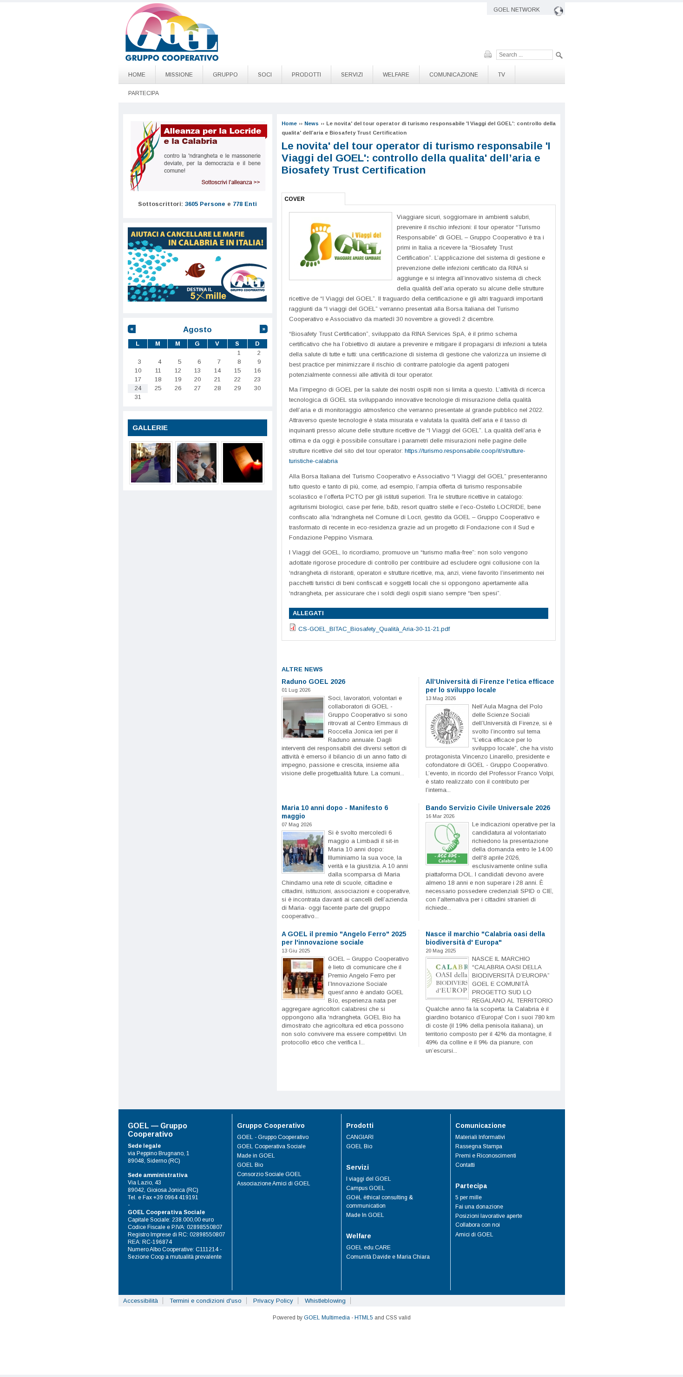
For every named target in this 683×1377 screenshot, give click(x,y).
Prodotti (306, 74)
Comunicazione (453, 74)
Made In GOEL (365, 1215)
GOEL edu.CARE (368, 1247)
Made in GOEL (256, 1155)
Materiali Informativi (480, 1137)
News (311, 123)
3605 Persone (205, 203)
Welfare (396, 74)
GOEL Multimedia (327, 1317)
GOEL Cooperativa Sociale (271, 1146)
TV (501, 74)
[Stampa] (490, 54)
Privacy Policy (273, 1300)
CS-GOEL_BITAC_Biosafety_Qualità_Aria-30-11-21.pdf (374, 628)
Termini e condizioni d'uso (206, 1300)
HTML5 (364, 1317)
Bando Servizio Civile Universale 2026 (488, 807)
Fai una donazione (479, 1206)
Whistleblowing (325, 1300)
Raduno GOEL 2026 (313, 681)
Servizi (352, 74)
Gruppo (225, 74)
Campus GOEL (365, 1188)
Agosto (197, 329)
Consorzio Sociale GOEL (269, 1174)
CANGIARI (360, 1137)
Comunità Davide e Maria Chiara (388, 1257)
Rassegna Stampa (478, 1146)
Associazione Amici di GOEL (273, 1183)
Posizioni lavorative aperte (488, 1216)
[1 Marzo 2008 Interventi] (197, 463)
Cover (294, 199)
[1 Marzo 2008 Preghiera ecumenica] (243, 463)
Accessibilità (140, 1300)
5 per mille (468, 1197)
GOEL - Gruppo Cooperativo (273, 1137)
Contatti (465, 1165)
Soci (265, 74)
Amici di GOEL (474, 1234)
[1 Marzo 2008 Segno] (151, 463)
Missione (179, 74)
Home (136, 74)
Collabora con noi (477, 1225)
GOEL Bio (250, 1165)
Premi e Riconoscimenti (485, 1155)
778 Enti (245, 203)
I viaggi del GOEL (368, 1179)
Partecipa (143, 93)
